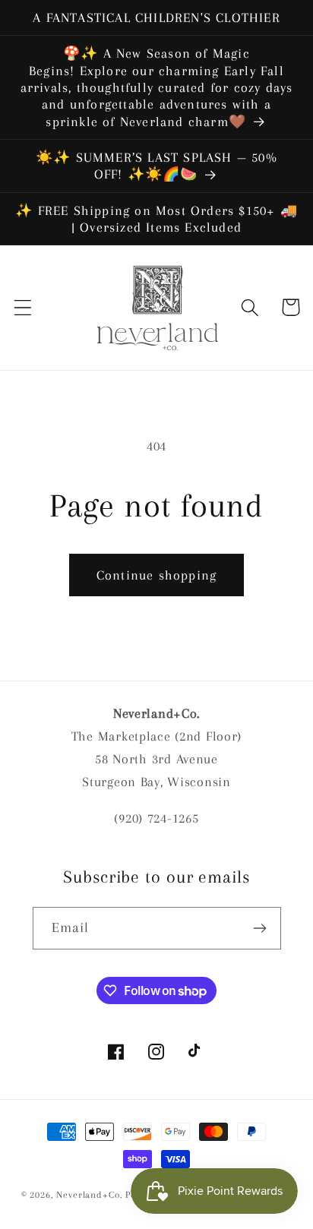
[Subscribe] (260, 928)
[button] (23, 307)
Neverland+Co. (90, 1195)
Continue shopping (156, 575)
